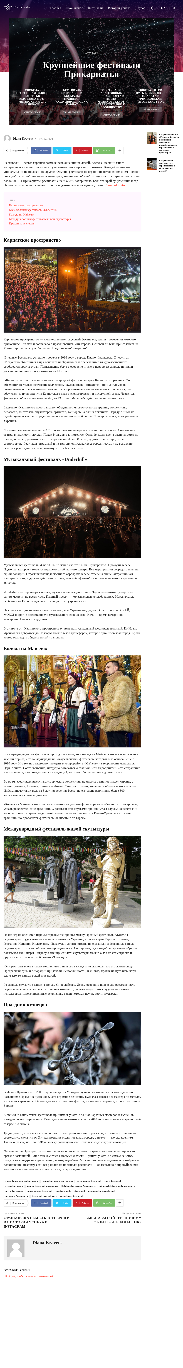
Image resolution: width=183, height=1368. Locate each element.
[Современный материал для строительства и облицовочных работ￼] (152, 164)
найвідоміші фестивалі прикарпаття (117, 1186)
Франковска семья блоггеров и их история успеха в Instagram (37, 1222)
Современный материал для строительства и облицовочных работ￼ (167, 165)
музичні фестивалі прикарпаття (42, 1186)
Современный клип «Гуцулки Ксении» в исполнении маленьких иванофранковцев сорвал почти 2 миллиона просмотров (169, 143)
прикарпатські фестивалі (39, 1191)
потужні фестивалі (14, 1191)
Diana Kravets (23, 138)
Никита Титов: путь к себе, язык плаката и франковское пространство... (151, 96)
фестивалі (80, 1191)
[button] (153, 8)
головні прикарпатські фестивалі (21, 1181)
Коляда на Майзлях (21, 214)
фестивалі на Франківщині (101, 1191)
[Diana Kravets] (8, 138)
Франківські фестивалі (71, 1196)
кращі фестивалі (113, 1181)
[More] (120, 150)
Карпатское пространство (26, 205)
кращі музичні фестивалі (89, 1181)
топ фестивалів (63, 1191)
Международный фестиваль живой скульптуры (40, 219)
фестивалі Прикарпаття (16, 1196)
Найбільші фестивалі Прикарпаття (78, 1186)
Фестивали (91, 53)
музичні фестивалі (14, 1186)
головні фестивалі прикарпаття (57, 1181)
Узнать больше (32, 112)
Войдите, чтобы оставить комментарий (29, 1276)
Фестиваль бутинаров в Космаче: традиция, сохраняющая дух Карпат (72, 97)
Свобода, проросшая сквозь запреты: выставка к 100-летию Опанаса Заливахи (32, 97)
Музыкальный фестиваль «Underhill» (33, 210)
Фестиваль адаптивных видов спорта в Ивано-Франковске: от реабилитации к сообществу (111, 99)
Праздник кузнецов (21, 223)
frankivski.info (115, 185)
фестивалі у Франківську (44, 1196)
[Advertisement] (165, 235)
